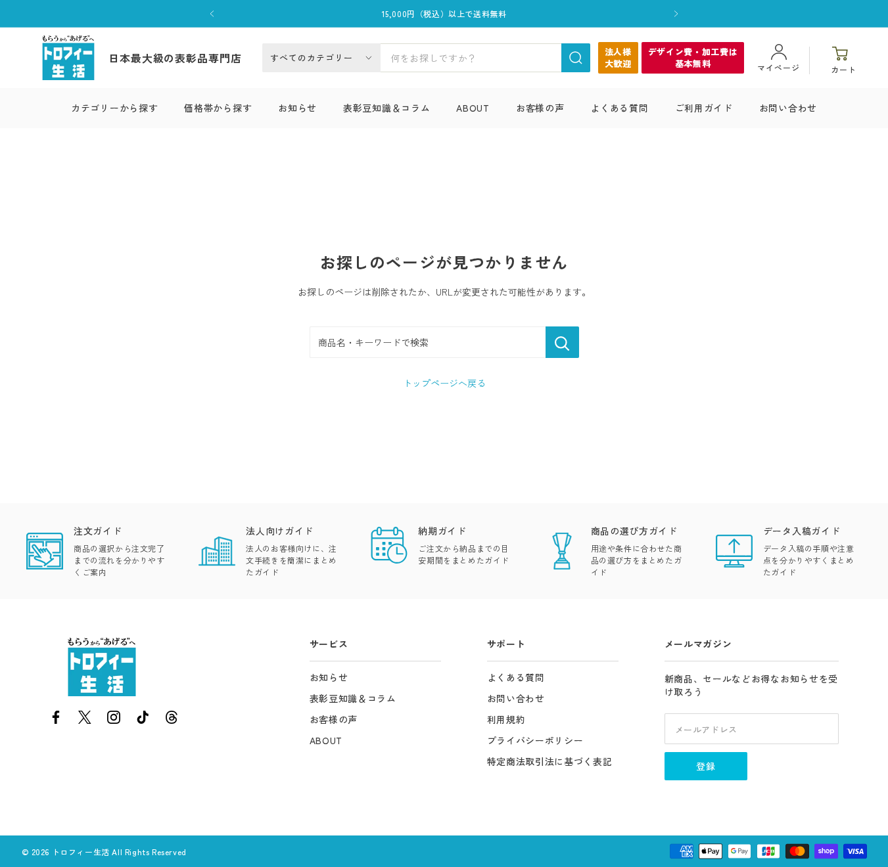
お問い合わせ (788, 107)
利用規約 (506, 719)
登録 (706, 765)
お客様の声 (540, 107)
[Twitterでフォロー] (84, 719)
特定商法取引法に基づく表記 (550, 761)
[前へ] (212, 13)
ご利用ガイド (704, 107)
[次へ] (676, 13)
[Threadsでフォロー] (171, 719)
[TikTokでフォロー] (142, 719)
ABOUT (473, 107)
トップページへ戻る (444, 382)
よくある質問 (619, 107)
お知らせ (297, 107)
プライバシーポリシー (535, 740)
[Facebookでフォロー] (55, 719)
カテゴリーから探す (114, 107)
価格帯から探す (218, 107)
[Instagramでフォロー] (113, 719)
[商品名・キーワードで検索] (562, 342)
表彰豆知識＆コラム (386, 107)
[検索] (575, 57)
